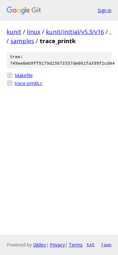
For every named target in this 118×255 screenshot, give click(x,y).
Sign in (104, 10)
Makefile (24, 75)
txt (90, 244)
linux (33, 32)
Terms (76, 245)
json (106, 244)
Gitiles (39, 245)
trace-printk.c (28, 83)
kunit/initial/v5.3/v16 (75, 32)
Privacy (57, 245)
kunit (14, 32)
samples (22, 41)
